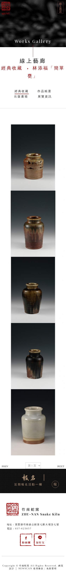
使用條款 (38, 568)
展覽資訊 (45, 96)
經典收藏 (22, 91)
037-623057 (23, 528)
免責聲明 (51, 568)
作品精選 (44, 91)
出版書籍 (21, 96)
